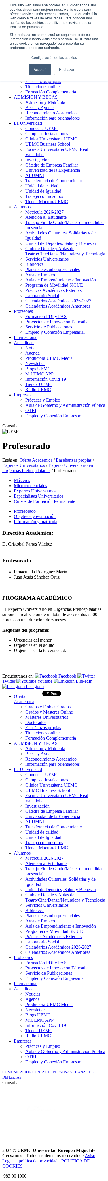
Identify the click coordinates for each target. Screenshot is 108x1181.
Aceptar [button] (40, 69)
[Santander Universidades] (91, 1130)
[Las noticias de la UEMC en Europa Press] (74, 1114)
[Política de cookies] (17, 1160)
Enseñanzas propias (74, 460)
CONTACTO (42, 1072)
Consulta (10, 425)
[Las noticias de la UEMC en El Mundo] (41, 1114)
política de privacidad (38, 1160)
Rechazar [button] (66, 69)
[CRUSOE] (97, 1114)
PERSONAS (62, 1072)
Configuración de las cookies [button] (54, 57)
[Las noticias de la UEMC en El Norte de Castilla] (38, 1098)
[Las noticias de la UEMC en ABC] (95, 1098)
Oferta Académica (36, 460)
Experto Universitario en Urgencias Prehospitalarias (47, 468)
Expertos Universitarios (23, 465)
